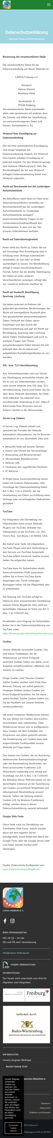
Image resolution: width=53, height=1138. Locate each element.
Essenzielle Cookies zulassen (13, 1128)
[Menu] (47, 4)
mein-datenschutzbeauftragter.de (21, 869)
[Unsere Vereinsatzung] (26, 965)
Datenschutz (45, 1108)
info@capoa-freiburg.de (16, 952)
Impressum (45, 1103)
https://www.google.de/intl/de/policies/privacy (27, 633)
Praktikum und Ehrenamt (39, 1112)
